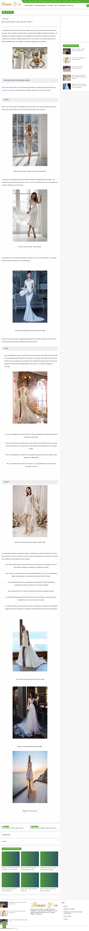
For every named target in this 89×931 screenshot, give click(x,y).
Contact (71, 1)
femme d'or (14, 928)
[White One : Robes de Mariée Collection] (30, 880)
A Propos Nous (65, 1)
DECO (55, 5)
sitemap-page (77, 1)
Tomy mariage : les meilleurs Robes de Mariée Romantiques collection (79, 77)
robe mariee (6, 19)
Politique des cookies (33, 1)
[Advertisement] (75, 29)
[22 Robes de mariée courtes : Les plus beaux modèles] (49, 858)
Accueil (25, 1)
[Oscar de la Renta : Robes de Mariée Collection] (49, 880)
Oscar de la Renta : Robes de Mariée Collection (48, 890)
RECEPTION (70, 5)
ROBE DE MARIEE (29, 5)
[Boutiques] (88, 4)
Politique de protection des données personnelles (50, 1)
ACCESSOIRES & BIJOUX (40, 5)
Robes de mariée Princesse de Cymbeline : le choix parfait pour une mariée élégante (10, 869)
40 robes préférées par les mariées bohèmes (9, 890)
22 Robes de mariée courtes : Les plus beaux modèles (48, 868)
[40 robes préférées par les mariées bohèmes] (11, 880)
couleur (40, 90)
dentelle (36, 258)
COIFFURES (50, 5)
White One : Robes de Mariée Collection (29, 890)
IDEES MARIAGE (62, 5)
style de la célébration (8, 90)
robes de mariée (30, 182)
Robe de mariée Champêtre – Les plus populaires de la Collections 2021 (29, 869)
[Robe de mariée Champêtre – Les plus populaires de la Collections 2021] (30, 858)
